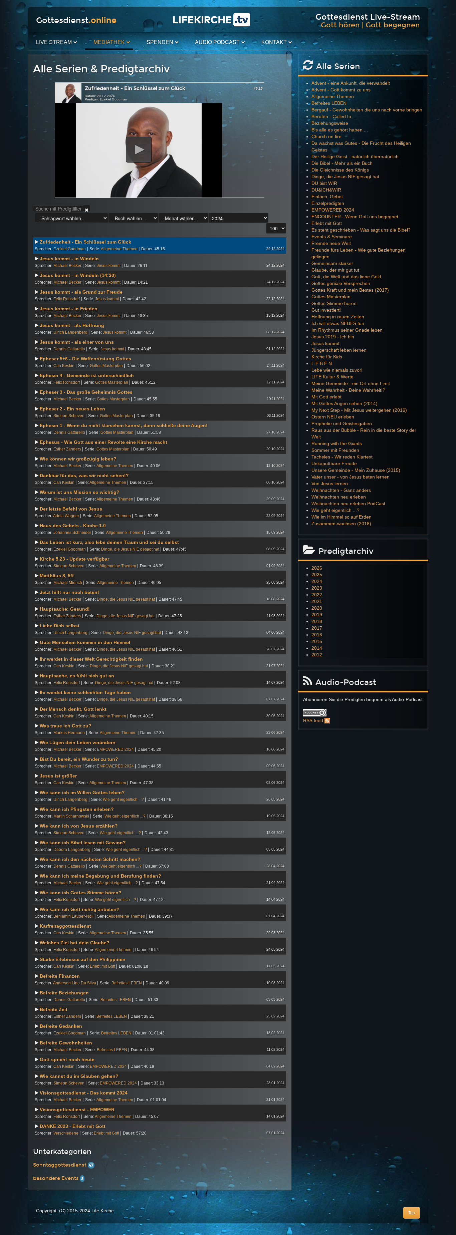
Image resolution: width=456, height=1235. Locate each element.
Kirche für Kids (326, 356)
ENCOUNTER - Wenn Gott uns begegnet (354, 216)
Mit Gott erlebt (326, 396)
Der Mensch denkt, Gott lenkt (73, 709)
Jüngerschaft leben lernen (339, 350)
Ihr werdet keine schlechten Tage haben (85, 692)
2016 (316, 634)
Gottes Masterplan (106, 365)
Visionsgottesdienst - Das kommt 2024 (84, 1093)
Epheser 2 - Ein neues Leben (72, 408)
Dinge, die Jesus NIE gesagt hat (130, 549)
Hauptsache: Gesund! (65, 609)
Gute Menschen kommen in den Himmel (85, 642)
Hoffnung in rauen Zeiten (337, 316)
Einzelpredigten (327, 203)
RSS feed (313, 720)
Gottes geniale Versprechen (340, 283)
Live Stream (54, 42)
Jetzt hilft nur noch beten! (69, 592)
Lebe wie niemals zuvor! (337, 370)
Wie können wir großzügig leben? (78, 458)
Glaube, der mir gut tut (335, 270)
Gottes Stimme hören (334, 303)
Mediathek (109, 42)
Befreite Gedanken (61, 1026)
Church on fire (326, 136)
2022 (316, 594)
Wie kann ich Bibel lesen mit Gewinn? (83, 842)
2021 (316, 601)
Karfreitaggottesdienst (65, 926)
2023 (316, 588)
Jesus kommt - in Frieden (68, 308)
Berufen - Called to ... (334, 116)
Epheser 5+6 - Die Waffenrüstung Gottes (85, 358)
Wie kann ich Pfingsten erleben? (77, 809)
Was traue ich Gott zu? (65, 725)
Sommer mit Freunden (335, 450)
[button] (138, 149)
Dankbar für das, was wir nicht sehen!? (84, 475)
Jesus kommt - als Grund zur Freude (81, 292)
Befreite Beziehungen (64, 992)
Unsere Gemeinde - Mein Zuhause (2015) (355, 470)
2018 (316, 621)
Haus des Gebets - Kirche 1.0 (73, 525)
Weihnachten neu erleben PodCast (348, 503)
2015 (316, 641)
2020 (316, 608)
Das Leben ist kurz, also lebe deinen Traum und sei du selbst (109, 542)
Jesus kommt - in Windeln (69, 258)
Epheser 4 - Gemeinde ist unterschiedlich (87, 375)
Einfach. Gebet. (327, 196)
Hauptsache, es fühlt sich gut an (77, 675)
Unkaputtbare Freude (334, 463)
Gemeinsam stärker (332, 263)
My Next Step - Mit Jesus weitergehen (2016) (359, 410)
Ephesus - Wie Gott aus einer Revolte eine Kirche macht (103, 442)
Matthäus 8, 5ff (57, 575)
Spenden (160, 42)
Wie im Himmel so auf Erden (341, 517)
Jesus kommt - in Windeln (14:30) (78, 275)
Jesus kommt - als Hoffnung (72, 325)
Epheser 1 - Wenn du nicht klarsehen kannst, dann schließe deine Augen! (124, 425)
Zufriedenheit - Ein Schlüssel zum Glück (85, 242)
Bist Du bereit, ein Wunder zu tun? (79, 759)
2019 (316, 614)
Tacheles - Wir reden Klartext (342, 456)
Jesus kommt (109, 265)
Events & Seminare (331, 236)
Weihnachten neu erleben (338, 497)
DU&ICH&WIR (326, 190)
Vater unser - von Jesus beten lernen (350, 477)
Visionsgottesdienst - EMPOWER (77, 1109)
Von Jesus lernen (329, 483)
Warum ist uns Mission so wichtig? (80, 492)
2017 (316, 628)
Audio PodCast (217, 42)
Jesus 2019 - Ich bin (332, 336)
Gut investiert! (326, 310)
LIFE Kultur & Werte (332, 376)
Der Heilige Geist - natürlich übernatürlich (355, 156)
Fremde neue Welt (331, 243)
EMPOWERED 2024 (115, 749)
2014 (316, 648)
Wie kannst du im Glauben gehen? (79, 1076)
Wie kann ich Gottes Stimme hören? (81, 892)
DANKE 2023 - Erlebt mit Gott (72, 1126)
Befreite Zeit (53, 1009)
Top (411, 1213)
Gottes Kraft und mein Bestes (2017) (350, 290)
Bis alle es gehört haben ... (339, 129)
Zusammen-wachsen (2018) (341, 523)
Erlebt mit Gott (102, 966)
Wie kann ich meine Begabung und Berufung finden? (100, 876)
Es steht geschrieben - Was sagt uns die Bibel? (361, 230)
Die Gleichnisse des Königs (340, 170)
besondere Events (56, 1178)
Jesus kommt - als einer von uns (77, 342)
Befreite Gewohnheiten (66, 1042)
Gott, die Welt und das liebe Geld (346, 276)
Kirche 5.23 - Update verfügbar (74, 559)
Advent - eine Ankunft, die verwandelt (350, 83)
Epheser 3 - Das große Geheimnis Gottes (86, 392)
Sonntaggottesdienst (60, 1165)
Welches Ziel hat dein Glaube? (74, 942)
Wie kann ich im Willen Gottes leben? (82, 792)
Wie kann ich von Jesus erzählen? (79, 826)
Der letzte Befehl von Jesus (71, 509)
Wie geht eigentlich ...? (123, 799)
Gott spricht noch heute (67, 1059)
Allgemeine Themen (119, 249)
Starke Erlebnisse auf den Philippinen (83, 959)
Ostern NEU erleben (332, 416)
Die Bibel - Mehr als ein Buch (342, 163)
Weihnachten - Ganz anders (341, 490)
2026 (316, 568)
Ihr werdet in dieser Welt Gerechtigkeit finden (91, 659)
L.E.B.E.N (321, 363)
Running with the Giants (336, 443)
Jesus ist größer (58, 776)
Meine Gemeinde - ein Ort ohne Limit (350, 383)
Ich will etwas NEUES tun (337, 323)
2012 (316, 654)
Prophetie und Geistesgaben (341, 423)
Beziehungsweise (329, 123)
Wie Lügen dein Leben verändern (78, 742)
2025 (316, 574)
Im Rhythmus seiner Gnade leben (347, 330)
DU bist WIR (324, 183)
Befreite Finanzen (60, 976)
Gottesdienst (76, 20)
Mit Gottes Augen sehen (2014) (344, 403)
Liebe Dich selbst (59, 625)
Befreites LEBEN (126, 983)
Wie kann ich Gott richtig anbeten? (80, 909)
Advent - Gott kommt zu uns (341, 89)
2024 (316, 581)
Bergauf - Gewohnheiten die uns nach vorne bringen (366, 109)
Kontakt (274, 42)
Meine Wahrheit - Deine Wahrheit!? (348, 390)
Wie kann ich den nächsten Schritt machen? (90, 859)
